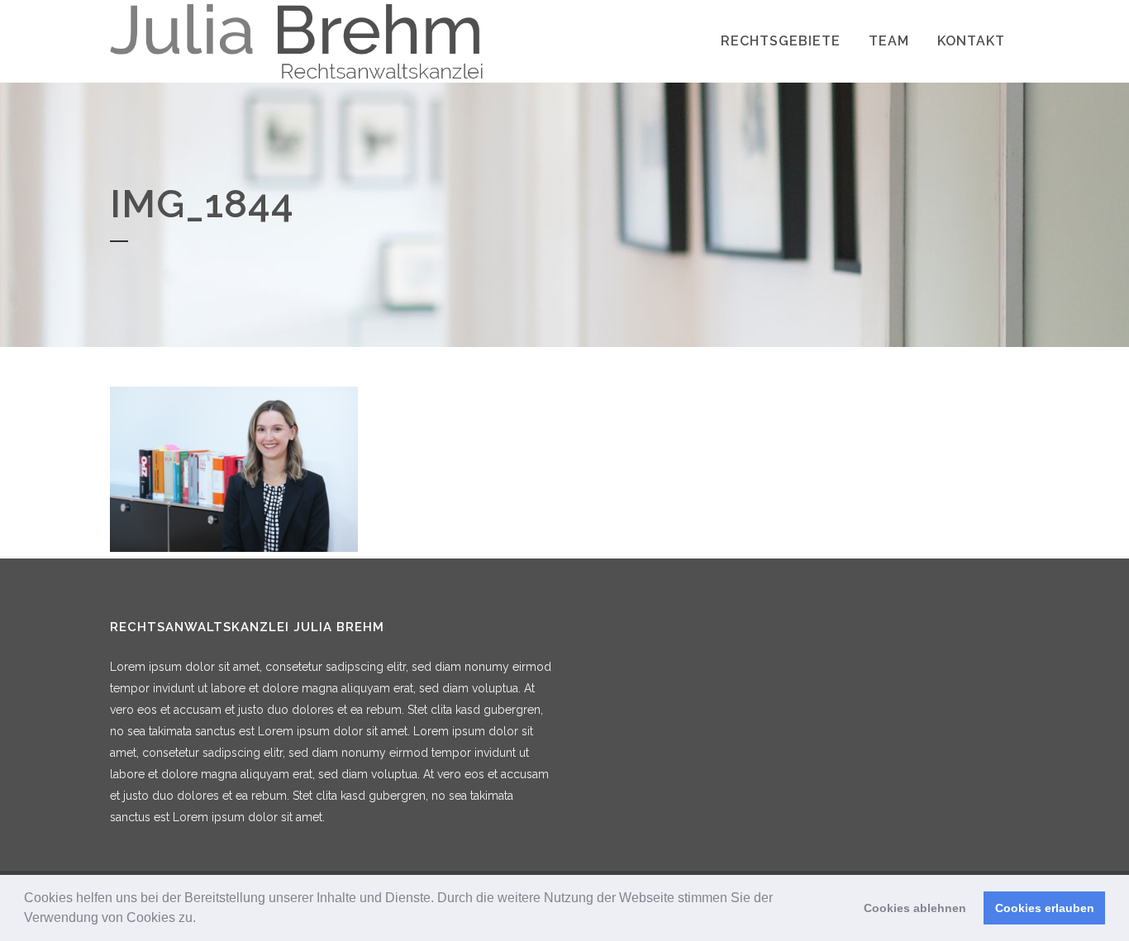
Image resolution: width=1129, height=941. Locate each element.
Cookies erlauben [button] (1044, 908)
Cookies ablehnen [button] (915, 908)
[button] (201, 919)
